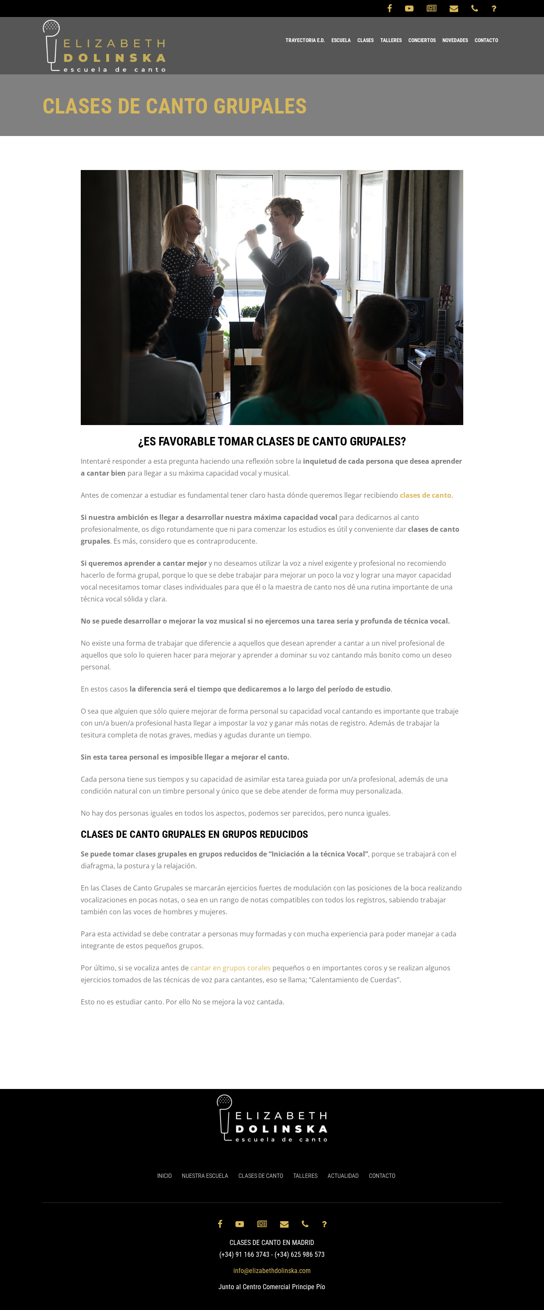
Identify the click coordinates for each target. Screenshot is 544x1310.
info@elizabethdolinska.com (272, 1271)
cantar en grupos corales (230, 968)
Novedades (455, 40)
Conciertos (422, 40)
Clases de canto (260, 1175)
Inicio (164, 1175)
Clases (365, 40)
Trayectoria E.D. (305, 40)
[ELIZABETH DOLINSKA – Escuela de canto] (104, 45)
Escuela (341, 40)
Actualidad (343, 1175)
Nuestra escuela (205, 1175)
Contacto (486, 40)
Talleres (391, 40)
